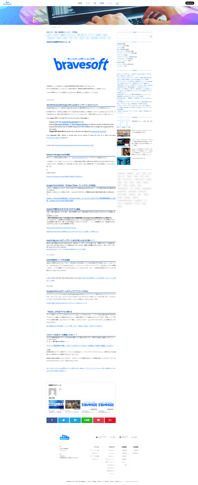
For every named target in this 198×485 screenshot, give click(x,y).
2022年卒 (146, 182)
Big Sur (82, 38)
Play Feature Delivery (80, 124)
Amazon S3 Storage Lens (79, 157)
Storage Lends (51, 38)
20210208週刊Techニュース (104, 412)
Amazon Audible (121, 191)
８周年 (144, 203)
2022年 (138, 182)
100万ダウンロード (139, 179)
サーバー (91, 35)
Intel (71, 38)
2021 (126, 182)
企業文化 (119, 62)
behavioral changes (98, 131)
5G (149, 173)
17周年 (135, 176)
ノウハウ (119, 47)
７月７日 (137, 203)
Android (65, 38)
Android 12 (135, 197)
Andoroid (56, 35)
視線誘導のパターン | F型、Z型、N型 (142, 121)
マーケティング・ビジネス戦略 (125, 53)
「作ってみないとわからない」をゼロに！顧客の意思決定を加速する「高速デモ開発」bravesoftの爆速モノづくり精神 (134, 78)
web (87, 38)
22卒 (142, 176)
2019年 (149, 179)
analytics (146, 194)
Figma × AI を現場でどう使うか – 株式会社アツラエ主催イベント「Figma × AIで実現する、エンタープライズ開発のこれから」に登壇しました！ (134, 90)
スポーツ (120, 203)
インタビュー (120, 66)
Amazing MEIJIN (146, 188)
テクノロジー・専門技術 (70, 32)
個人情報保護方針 (82, 481)
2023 (119, 185)
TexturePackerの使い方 (138, 158)
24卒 (119, 179)
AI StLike (137, 188)
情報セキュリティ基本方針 (103, 481)
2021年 (132, 182)
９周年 (119, 206)
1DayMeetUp (121, 173)
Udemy (105, 35)
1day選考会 (130, 173)
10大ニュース (121, 176)
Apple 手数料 (94, 38)
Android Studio (138, 200)
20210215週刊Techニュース (88, 412)
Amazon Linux (142, 191)
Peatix (49, 35)
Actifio (139, 185)
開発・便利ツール (82, 35)
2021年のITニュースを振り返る (55, 412)
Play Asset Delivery (61, 124)
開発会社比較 (129, 203)
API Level (103, 38)
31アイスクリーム (128, 179)
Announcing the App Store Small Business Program (61, 228)
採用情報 (61, 409)
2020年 (119, 182)
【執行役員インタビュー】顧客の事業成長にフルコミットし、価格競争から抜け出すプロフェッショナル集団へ (134, 95)
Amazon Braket (132, 191)
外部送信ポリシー (118, 481)
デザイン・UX (121, 55)
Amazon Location (122, 194)
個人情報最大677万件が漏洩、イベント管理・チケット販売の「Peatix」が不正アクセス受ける (74, 326)
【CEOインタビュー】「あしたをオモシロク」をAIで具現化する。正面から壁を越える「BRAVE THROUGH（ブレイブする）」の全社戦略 (134, 107)
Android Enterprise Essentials (124, 200)
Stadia (58, 38)
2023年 (125, 185)
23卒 (147, 176)
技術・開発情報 (59, 32)
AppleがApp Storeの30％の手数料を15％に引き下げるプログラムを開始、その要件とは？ (72, 231)
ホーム (54, 27)
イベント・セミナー (122, 60)
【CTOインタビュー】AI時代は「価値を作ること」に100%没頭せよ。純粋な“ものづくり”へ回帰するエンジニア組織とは (134, 82)
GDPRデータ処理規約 (91, 481)
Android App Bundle (70, 122)
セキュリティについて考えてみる (72, 412)
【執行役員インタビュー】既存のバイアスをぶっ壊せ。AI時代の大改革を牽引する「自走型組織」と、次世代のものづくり (135, 86)
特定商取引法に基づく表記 (71, 481)
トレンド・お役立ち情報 (123, 64)
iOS (109, 38)
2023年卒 (132, 185)
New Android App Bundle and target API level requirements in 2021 (74, 145)
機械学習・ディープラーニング (68, 35)
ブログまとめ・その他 (123, 59)
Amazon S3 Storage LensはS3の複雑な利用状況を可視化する (64, 176)
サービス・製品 (121, 46)
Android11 (127, 197)
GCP (76, 38)
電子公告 (112, 481)
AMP (139, 194)
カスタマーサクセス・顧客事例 (125, 57)
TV (145, 200)
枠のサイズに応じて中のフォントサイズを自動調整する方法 (142, 131)
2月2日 (137, 173)
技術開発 (98, 35)
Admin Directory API (122, 188)
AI (131, 188)
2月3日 (144, 173)
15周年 (129, 176)
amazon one (132, 194)
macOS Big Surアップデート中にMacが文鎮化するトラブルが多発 (66, 249)
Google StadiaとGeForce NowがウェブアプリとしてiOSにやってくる (66, 303)
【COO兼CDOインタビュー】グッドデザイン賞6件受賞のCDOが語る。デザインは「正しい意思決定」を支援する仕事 (134, 103)
